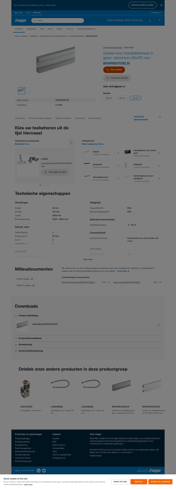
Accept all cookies (160, 482)
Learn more (28, 484)
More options (120, 482)
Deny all (139, 482)
